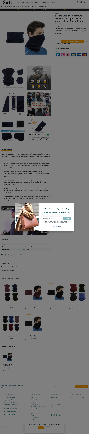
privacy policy (55, 226)
